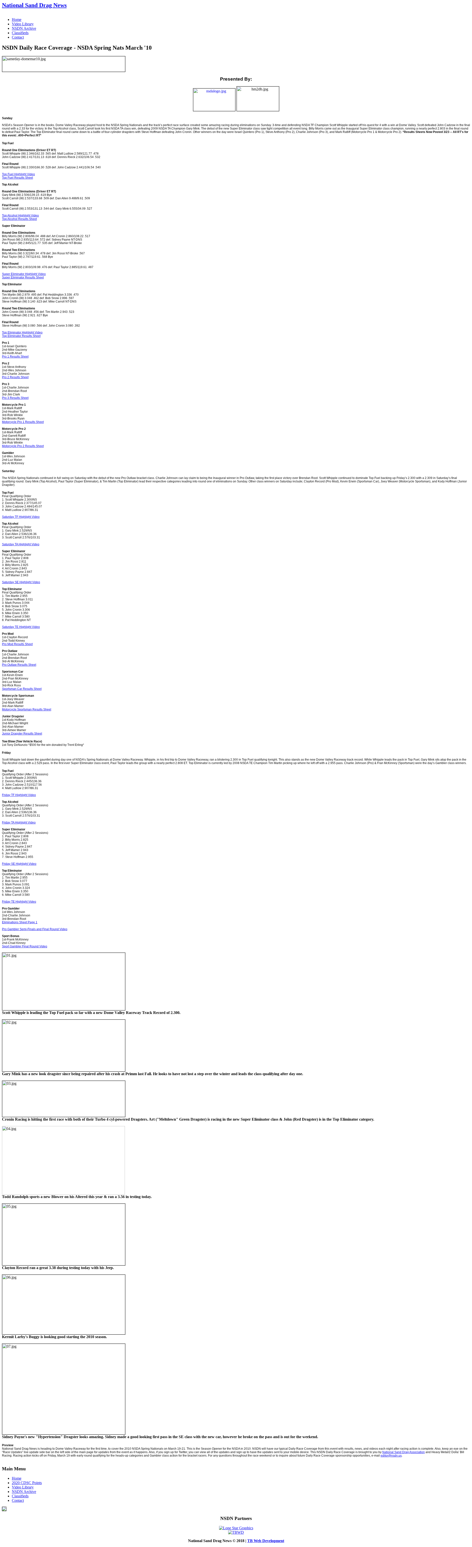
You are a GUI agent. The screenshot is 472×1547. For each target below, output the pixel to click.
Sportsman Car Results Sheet (22, 689)
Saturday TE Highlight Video (21, 627)
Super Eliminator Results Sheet (23, 277)
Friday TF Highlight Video (19, 795)
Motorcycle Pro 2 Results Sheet (23, 446)
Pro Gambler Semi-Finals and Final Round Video (34, 929)
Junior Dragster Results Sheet (22, 733)
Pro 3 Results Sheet (15, 398)
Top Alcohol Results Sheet (19, 219)
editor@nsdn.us (391, 1455)
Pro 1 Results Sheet (15, 356)
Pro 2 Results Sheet (15, 377)
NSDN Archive (24, 28)
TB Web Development (265, 1541)
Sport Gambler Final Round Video (24, 946)
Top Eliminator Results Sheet (21, 336)
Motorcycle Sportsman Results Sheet (26, 709)
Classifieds (20, 33)
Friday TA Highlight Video (19, 822)
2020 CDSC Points (27, 1483)
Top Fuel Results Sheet (17, 177)
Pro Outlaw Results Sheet (19, 664)
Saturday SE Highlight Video (21, 582)
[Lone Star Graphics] (236, 1528)
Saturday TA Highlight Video (20, 544)
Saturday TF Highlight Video (21, 517)
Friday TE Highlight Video (19, 901)
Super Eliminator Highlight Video (24, 274)
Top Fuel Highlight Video (18, 174)
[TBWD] (236, 1532)
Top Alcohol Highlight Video (20, 215)
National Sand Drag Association (403, 1452)
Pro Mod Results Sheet (17, 644)
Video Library (23, 24)
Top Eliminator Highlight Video (22, 332)
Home (16, 19)
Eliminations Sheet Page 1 (19, 922)
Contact (18, 37)
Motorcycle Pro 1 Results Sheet (23, 422)
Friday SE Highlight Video (19, 864)
